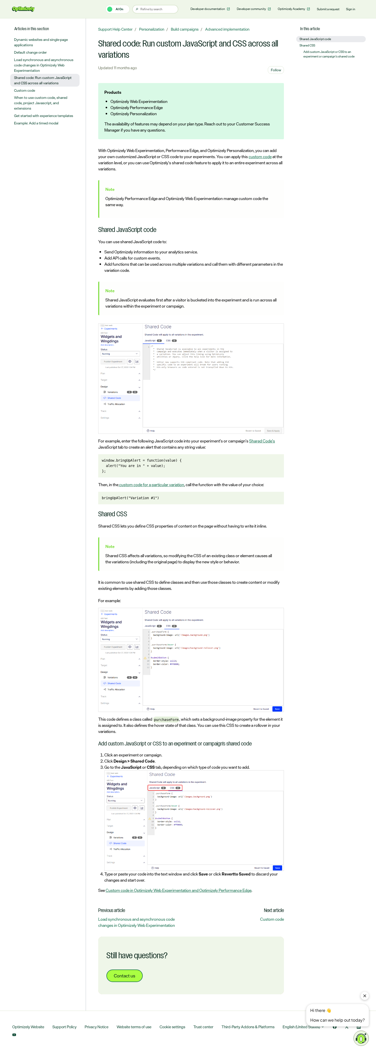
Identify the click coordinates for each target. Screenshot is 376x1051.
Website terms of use (134, 1027)
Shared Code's (262, 441)
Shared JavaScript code (315, 39)
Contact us (124, 975)
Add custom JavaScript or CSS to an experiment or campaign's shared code (329, 54)
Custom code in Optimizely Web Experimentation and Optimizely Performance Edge (178, 890)
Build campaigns (184, 29)
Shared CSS (307, 45)
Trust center (203, 1027)
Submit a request (328, 9)
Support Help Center (115, 29)
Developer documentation (208, 8)
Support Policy (64, 1027)
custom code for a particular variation (151, 484)
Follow (276, 70)
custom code (260, 156)
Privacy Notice (96, 1027)
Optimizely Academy (292, 8)
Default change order (30, 52)
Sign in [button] (350, 9)
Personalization (151, 29)
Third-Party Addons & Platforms (248, 1027)
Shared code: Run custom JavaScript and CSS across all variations (43, 80)
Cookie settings (172, 1027)
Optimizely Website (28, 1027)
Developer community (252, 8)
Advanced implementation (227, 29)
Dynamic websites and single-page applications (41, 42)
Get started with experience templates (43, 116)
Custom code (272, 919)
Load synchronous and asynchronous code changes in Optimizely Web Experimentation (136, 922)
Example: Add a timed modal (36, 123)
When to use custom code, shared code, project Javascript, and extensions (40, 103)
